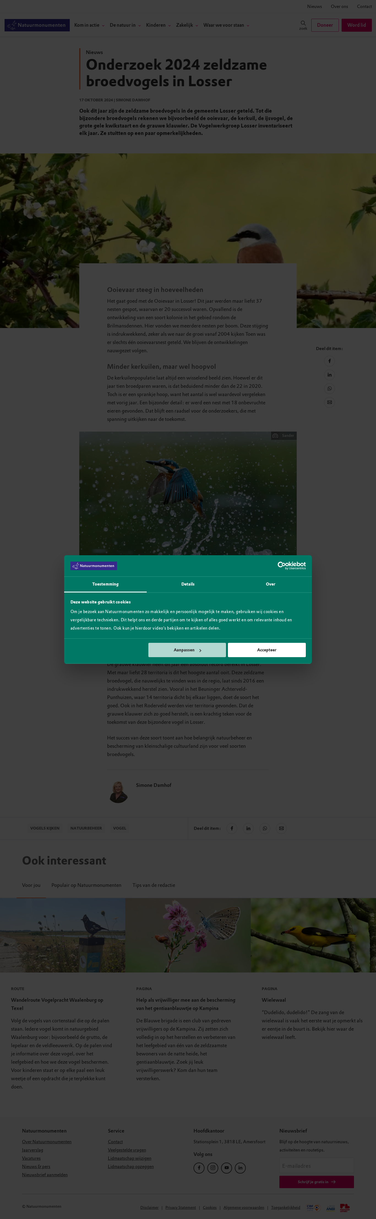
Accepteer (266, 650)
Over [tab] (270, 584)
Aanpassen (184, 650)
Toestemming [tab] (105, 584)
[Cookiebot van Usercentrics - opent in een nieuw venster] (282, 566)
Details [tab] (188, 584)
